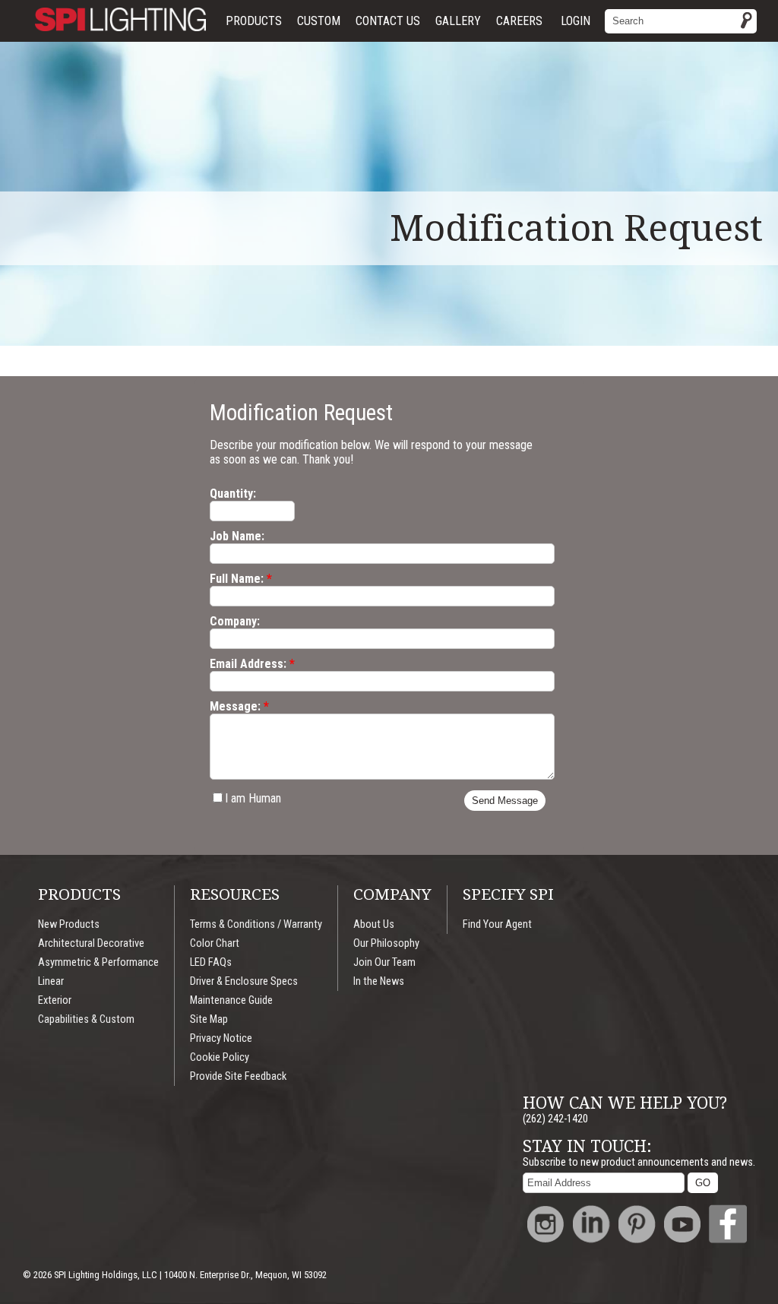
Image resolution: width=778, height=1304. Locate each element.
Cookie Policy (219, 1057)
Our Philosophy (386, 943)
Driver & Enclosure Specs (244, 981)
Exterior (54, 1000)
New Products (69, 924)
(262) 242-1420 (555, 1119)
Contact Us (388, 21)
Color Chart (214, 943)
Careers (519, 21)
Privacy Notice (221, 1038)
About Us (373, 924)
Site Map (209, 1019)
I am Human (253, 798)
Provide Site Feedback (238, 1076)
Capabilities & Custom (86, 1019)
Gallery (458, 21)
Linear (51, 981)
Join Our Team (384, 962)
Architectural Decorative (91, 943)
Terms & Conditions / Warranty (256, 924)
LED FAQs (211, 962)
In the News (378, 981)
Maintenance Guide (231, 1000)
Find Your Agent (497, 924)
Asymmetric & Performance (98, 962)
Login (575, 21)
